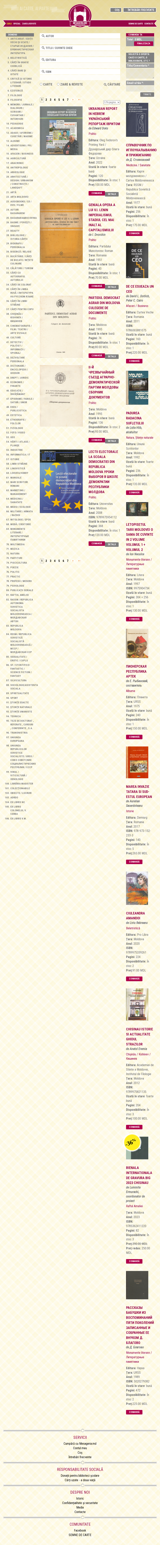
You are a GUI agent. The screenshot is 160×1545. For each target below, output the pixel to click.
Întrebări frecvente (140, 10)
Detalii (112, 194)
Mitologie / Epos (20, 519)
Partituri (16, 558)
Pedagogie (16, 123)
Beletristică (18, 57)
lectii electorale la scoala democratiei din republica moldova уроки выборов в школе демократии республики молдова (103, 472)
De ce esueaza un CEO (140, 289)
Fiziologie (16, 428)
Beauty (14, 230)
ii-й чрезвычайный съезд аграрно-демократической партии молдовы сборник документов (104, 382)
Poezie (14, 567)
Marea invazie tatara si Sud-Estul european (139, 792)
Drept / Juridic (19, 377)
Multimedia (17, 544)
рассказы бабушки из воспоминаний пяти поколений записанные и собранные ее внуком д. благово (140, 1325)
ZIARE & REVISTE (71, 84)
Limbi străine (18, 463)
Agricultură (18, 158)
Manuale (15, 477)
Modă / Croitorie (20, 524)
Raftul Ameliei (19, 594)
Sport (14, 697)
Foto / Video (17, 432)
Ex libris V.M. (18, 818)
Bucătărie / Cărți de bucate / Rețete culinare (21, 260)
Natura (15, 553)
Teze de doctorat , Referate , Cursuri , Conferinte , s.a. (22, 724)
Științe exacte (19, 702)
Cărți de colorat (20, 284)
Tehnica (15, 716)
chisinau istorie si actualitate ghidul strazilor (139, 1036)
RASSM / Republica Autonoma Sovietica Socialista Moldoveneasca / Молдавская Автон (21, 610)
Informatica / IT (20, 454)
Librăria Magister (21, 783)
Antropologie (19, 167)
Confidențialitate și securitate (80, 1503)
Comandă (97, 193)
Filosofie (16, 99)
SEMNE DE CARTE (135, 24)
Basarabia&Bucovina (23, 217)
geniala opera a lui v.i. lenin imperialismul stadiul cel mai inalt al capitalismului (102, 217)
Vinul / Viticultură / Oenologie (18, 775)
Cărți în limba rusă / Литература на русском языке (22, 293)
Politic (15, 571)
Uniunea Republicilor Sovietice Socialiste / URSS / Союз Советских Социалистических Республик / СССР (23, 756)
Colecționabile (20, 788)
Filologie (16, 95)
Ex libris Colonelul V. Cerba (18, 810)
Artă (13, 192)
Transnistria (19, 732)
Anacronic (17, 163)
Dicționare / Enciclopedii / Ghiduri (19, 369)
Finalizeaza (143, 43)
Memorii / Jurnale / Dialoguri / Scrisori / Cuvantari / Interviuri (22, 111)
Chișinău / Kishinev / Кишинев (16, 317)
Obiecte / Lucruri (21, 793)
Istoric (80, 1498)
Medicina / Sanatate (138, 165)
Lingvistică (17, 468)
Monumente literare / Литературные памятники (139, 564)
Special (16, 24)
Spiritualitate (19, 693)
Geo (12, 437)
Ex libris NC (17, 802)
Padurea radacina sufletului (135, 418)
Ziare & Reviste (29, 24)
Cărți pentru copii (22, 309)
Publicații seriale (21, 590)
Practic (15, 576)
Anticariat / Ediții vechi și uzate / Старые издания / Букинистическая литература (22, 46)
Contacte (148, 24)
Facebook (80, 1530)
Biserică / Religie (20, 251)
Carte (47, 84)
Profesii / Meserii (21, 581)
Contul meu (80, 1448)
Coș (117, 10)
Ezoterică (16, 90)
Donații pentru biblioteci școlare (80, 1475)
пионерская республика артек (136, 671)
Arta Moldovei (19, 196)
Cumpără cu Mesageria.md (80, 1443)
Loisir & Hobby (19, 472)
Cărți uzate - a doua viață (80, 1480)
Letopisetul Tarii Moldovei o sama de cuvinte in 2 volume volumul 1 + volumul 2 (139, 537)
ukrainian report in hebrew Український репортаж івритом (104, 116)
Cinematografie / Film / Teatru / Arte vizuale (21, 329)
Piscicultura (18, 562)
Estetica (16, 415)
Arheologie (17, 172)
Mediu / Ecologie (20, 506)
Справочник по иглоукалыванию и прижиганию (140, 150)
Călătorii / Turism (21, 268)
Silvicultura (18, 680)
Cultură (15, 337)
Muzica (14, 548)
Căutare (113, 84)
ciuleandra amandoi (135, 915)
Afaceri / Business (21, 153)
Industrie (16, 449)
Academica (17, 128)
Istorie (14, 459)
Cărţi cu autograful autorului (17, 276)
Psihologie (17, 585)
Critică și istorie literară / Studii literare (21, 82)
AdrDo (14, 797)
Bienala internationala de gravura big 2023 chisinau (139, 1175)
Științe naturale (21, 707)
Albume (15, 141)
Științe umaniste (21, 711)
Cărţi (9, 24)
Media (80, 1507)
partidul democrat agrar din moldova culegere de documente (104, 305)
